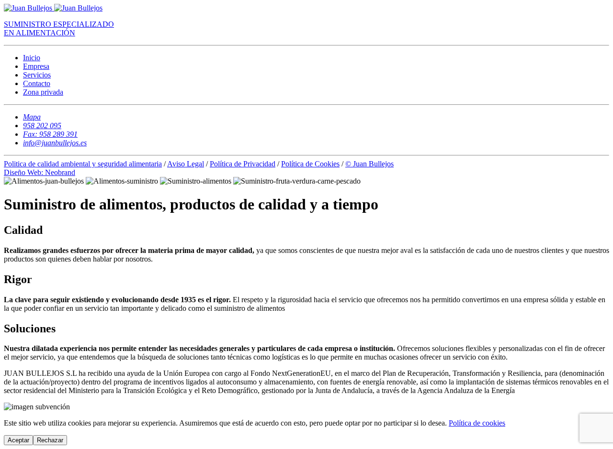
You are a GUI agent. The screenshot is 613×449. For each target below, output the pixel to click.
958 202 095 (42, 125)
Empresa (36, 66)
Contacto (36, 83)
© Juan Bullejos (369, 164)
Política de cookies (477, 423)
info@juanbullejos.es (55, 143)
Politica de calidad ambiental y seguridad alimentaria (83, 164)
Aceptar (18, 440)
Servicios (37, 75)
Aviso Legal (185, 164)
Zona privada (43, 92)
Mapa (32, 117)
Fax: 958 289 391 (50, 134)
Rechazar (50, 440)
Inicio (31, 58)
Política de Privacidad (242, 164)
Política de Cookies (310, 164)
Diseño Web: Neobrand (39, 172)
